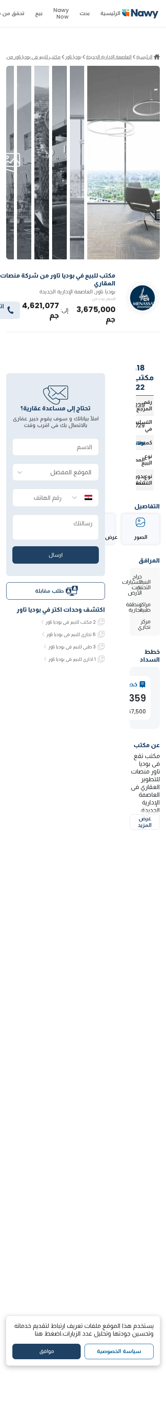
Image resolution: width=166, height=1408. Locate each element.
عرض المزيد (145, 822)
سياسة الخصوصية (119, 1351)
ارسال (56, 555)
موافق (46, 1351)
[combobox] (63, 472)
